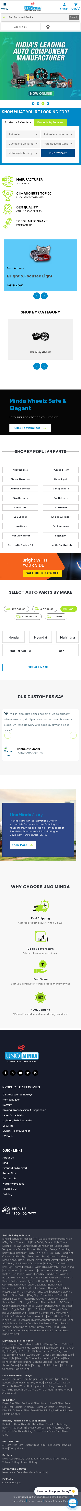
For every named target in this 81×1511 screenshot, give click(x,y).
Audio (6, 1379)
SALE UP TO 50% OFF (42, 573)
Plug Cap (34, 1295)
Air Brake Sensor (20, 488)
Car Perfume (46, 1379)
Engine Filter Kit (57, 1410)
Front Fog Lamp (60, 1351)
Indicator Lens (23, 1361)
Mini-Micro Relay (59, 1256)
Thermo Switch (50, 1302)
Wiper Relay (65, 1260)
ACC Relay (8, 1263)
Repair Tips (9, 1173)
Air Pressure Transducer (29, 1263)
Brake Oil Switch (32, 1267)
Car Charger (30, 1379)
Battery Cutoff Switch (56, 1263)
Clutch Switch (12, 1270)
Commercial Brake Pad (47, 1431)
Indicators (20, 507)
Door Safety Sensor (42, 1242)
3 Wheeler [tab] (46, 608)
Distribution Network (15, 1168)
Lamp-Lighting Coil (58, 1316)
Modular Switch (38, 1288)
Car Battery (61, 498)
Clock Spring (67, 1267)
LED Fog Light (34, 1354)
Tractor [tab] (58, 616)
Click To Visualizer (27, 428)
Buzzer (29, 1445)
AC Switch (66, 1302)
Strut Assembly (56, 1427)
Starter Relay (49, 1260)
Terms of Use (19, 1501)
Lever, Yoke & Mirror (15, 1115)
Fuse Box (39, 1274)
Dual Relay (60, 1327)
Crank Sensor (45, 1327)
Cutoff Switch (29, 1270)
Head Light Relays (47, 1249)
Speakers (7, 1382)
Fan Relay (41, 1253)
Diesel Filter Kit (39, 1410)
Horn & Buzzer (11, 1099)
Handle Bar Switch (61, 545)
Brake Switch (50, 1267)
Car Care (16, 1379)
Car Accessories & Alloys (18, 1094)
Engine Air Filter (60, 516)
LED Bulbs (66, 1344)
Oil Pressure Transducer (35, 1291)
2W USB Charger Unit (14, 1312)
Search (73, 17)
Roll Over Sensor (22, 1245)
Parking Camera (55, 1386)
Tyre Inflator (62, 1379)
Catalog (7, 1194)
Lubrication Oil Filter (52, 1403)
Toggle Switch (20, 1309)
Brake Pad (61, 507)
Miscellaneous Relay (14, 1260)
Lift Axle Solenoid (37, 1284)
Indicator (7, 1347)
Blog (5, 1162)
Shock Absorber (20, 479)
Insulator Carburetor (14, 1316)
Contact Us (9, 1178)
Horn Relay (20, 526)
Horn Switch (56, 1277)
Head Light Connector (29, 1358)
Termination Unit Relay (15, 1330)
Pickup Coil (59, 1320)
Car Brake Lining (23, 1431)
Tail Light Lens (52, 1365)
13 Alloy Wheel (36, 1386)
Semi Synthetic (46, 1407)
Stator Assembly (36, 1316)
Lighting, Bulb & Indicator (18, 1120)
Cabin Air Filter (21, 1410)
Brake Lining (60, 1424)
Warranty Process (13, 1183)
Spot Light (25, 1365)
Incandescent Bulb (13, 1344)
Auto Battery (47, 1458)
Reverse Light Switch (35, 1298)
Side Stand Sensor (42, 1245)
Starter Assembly (42, 1320)
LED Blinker (20, 516)
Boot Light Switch (12, 1267)
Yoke (13, 1472)
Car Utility (20, 1382)
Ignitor (6, 1238)
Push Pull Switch (39, 1309)
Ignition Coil (9, 1320)
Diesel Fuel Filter (11, 1403)
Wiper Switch (36, 1305)
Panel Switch (53, 1305)
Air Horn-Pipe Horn (13, 1445)
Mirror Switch (61, 1312)
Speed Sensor (63, 1245)
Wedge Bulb (52, 1344)
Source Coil (24, 1320)
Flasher (31, 1249)
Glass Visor (49, 1354)
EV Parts (8, 1136)
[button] (36, 295)
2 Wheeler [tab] (18, 608)
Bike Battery (20, 498)
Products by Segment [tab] (50, 122)
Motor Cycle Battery (13, 1458)
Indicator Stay (22, 1347)
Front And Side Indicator (36, 1351)
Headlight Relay (25, 1256)
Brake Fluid (8, 1424)
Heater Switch (39, 1277)
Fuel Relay (55, 1253)
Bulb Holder (52, 1347)
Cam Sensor (28, 1327)
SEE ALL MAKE (38, 667)
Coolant (14, 1414)
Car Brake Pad (25, 1424)
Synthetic (61, 1407)
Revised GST (10, 1188)
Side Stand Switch (58, 1298)
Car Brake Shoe (43, 1424)
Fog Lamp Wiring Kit (14, 1354)
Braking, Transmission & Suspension (24, 1110)
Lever (5, 1472)
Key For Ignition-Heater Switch (37, 1281)
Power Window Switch (53, 1295)
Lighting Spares (42, 1361)
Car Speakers (61, 488)
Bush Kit (7, 1427)
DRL (62, 1347)
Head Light (60, 479)
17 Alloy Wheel (19, 1386)
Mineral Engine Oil (25, 1407)
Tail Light (37, 1365)
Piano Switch (19, 1295)
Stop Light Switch (30, 1302)
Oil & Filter (9, 1125)
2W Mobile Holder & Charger (46, 1330)
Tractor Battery (29, 1462)
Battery (7, 1104)
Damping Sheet (11, 1389)
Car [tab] (70, 608)
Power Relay (34, 1260)
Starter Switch (10, 1302)
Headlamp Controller (40, 1312)
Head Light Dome (53, 1358)
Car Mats (48, 1389)
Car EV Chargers (12, 1482)
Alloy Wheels (20, 469)
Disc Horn (39, 1445)
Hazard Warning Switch (16, 1277)
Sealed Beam (10, 1365)
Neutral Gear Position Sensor (35, 1323)
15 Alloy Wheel (52, 1382)
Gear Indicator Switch (15, 1305)
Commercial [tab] (30, 616)
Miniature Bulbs (35, 1344)
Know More (20, 845)
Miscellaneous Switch (15, 1288)
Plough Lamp (60, 1361)
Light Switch (55, 1284)
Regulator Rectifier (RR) (24, 1238)
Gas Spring (19, 1427)
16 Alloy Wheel (35, 1382)
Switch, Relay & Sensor (16, 1130)
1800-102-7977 (24, 1214)
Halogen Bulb (65, 1354)
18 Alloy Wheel (63, 1389)
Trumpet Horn (60, 469)
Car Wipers (8, 1393)
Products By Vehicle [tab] (18, 122)
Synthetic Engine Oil (20, 545)
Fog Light (60, 535)
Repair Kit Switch (12, 1298)
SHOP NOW (15, 285)
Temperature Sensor (14, 1249)
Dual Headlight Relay (22, 1253)
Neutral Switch (56, 1288)
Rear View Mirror (20, 535)
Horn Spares (54, 1445)
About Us (8, 1157)
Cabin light (22, 1369)
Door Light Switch (48, 1270)
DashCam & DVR (32, 1389)
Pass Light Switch (60, 1309)
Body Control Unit (20, 1242)
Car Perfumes (60, 526)
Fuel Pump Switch (22, 1274)
